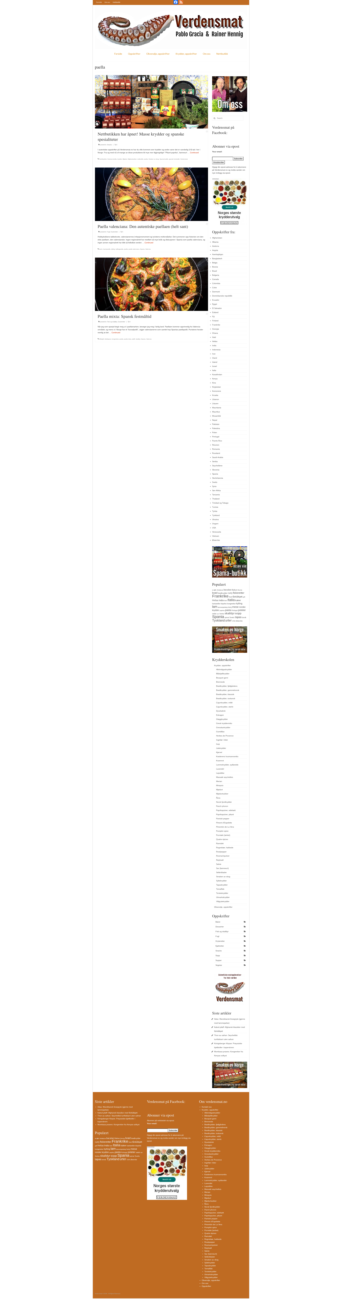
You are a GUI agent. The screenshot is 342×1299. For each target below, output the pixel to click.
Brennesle (220, 682)
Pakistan (215, 424)
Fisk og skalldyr (112, 322)
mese (235, 606)
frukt (230, 597)
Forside (99, 2)
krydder (119, 159)
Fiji (213, 316)
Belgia (214, 263)
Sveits (214, 482)
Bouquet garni (222, 678)
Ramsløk (220, 843)
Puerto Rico (217, 441)
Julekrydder (221, 748)
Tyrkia (214, 511)
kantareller (216, 604)
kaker (238, 600)
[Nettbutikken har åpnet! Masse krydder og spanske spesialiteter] (151, 102)
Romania (216, 449)
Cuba (214, 287)
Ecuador (215, 300)
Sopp (217, 955)
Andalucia (220, 590)
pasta (228, 610)
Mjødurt (125, 159)
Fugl (108, 232)
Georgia (215, 329)
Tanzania (216, 495)
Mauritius (216, 412)
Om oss (107, 2)
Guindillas (220, 732)
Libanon (215, 399)
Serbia (215, 461)
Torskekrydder (222, 893)
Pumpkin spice (222, 831)
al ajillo (214, 590)
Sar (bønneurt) (222, 868)
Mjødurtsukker (132, 159)
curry (230, 593)
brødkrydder (222, 593)
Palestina (216, 428)
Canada (215, 279)
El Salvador (217, 308)
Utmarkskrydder (223, 897)
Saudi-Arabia (217, 457)
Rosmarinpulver (223, 856)
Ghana (215, 333)
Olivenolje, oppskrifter (158, 53)
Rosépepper (221, 852)
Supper (218, 960)
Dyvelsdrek (221, 711)
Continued (194, 153)
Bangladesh (217, 258)
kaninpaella (106, 249)
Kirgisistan (216, 387)
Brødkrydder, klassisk (225, 694)
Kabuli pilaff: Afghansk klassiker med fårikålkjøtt (117, 1113)
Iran (213, 354)
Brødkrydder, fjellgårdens (226, 686)
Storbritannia (217, 478)
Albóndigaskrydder (224, 669)
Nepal (214, 420)
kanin (100, 249)
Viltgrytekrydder (222, 901)
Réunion (215, 445)
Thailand (215, 499)
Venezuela (216, 532)
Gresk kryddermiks (224, 723)
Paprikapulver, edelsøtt (226, 810)
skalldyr (138, 339)
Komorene (216, 391)
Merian (219, 781)
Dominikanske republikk (222, 296)
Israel (214, 366)
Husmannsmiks (112, 159)
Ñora (218, 798)
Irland (214, 358)
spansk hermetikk (174, 159)
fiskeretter (238, 592)
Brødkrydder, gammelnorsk (227, 690)
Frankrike (216, 325)
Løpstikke (220, 773)
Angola (215, 250)
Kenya (214, 379)
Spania (142, 249)
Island (214, 362)
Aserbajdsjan (217, 254)
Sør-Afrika (216, 490)
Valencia (148, 249)
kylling (113, 249)
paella (146, 159)
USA (214, 528)
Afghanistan (217, 238)
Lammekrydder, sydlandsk (227, 765)
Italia (214, 370)
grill (244, 597)
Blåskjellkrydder (222, 674)
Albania (215, 242)
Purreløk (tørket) (223, 835)
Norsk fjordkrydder (224, 802)
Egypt (214, 304)
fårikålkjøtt (237, 597)
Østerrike (216, 540)
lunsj (230, 607)
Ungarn (215, 524)
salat (214, 614)
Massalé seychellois (224, 777)
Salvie (218, 864)
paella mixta (127, 339)
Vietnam (215, 536)
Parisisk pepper (222, 819)
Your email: (217, 152)
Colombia (216, 283)
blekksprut (108, 339)
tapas (238, 617)
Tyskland (216, 515)
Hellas (214, 341)
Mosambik (216, 416)
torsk (244, 617)
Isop (218, 744)
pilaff (133, 339)
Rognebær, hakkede (224, 847)
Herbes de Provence (225, 736)
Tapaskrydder (222, 885)
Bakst (217, 922)
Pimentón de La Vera (225, 827)
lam (214, 606)
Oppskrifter (134, 53)
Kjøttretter (219, 946)
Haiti (214, 337)
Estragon (220, 715)
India (214, 345)
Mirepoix (219, 785)
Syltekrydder (221, 881)
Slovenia (215, 470)
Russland (216, 453)
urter (228, 620)
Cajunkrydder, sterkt (224, 707)
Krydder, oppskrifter (186, 53)
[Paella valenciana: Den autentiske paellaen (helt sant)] (151, 194)
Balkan (234, 590)
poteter (242, 610)
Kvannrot (220, 761)
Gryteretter (114, 232)
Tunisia (215, 507)
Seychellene (217, 466)
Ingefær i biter (222, 740)
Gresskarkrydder (223, 727)
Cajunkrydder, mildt (224, 703)
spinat (227, 617)
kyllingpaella (119, 249)
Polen (214, 432)
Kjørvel (219, 752)
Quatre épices (222, 839)
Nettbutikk (116, 2)
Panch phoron (222, 806)
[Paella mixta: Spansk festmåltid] (151, 284)
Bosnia (215, 267)
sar (218, 614)
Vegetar (218, 965)
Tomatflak (220, 889)
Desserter (219, 927)
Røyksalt (220, 860)
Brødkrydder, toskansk (225, 698)
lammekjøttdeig (223, 607)
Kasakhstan (217, 374)
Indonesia (216, 350)
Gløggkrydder (222, 719)
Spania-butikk (164, 159)
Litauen (215, 403)
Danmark (216, 292)
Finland (215, 321)
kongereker (115, 339)
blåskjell (101, 339)
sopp (238, 613)
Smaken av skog (154, 159)
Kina (214, 383)
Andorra (215, 246)
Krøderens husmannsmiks (227, 756)
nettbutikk (140, 159)
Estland (215, 312)
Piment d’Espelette (224, 823)
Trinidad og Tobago (220, 503)
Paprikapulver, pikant (225, 814)
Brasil (214, 271)
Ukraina (215, 519)
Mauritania (216, 408)
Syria (214, 486)
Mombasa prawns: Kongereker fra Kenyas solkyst (118, 1124)
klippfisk (224, 604)
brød (214, 592)
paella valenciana (134, 249)
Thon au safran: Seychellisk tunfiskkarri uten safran (119, 1116)
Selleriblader (221, 872)
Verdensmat (184, 159)
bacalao (227, 590)
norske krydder (102, 1152)
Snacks (109, 144)
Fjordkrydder (103, 159)
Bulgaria (215, 275)
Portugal (215, 437)
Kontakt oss (207, 1107)
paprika (222, 610)
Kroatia (215, 395)
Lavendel (220, 769)
